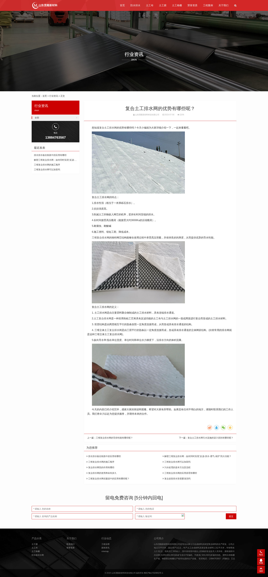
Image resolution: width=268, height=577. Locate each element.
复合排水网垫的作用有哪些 (101, 467)
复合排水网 (115, 330)
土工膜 (162, 5)
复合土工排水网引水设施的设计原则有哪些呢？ (210, 438)
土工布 (149, 5)
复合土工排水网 (108, 127)
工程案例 (208, 5)
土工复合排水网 (102, 318)
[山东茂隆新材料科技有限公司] (45, 5)
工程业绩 (105, 544)
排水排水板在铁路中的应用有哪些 (104, 456)
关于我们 (223, 5)
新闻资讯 (105, 548)
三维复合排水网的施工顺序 (101, 462)
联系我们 (71, 544)
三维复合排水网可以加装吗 (177, 462)
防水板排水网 (38, 555)
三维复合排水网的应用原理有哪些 (180, 473)
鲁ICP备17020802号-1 (153, 573)
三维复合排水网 (100, 237)
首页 (122, 5)
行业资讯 (53, 96)
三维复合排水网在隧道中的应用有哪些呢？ (109, 478)
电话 (261, 555)
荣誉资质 (192, 5)
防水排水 (135, 5)
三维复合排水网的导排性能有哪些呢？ (114, 438)
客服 (261, 563)
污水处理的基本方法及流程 (177, 467)
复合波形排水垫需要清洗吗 (177, 478)
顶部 (261, 571)
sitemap (105, 551)
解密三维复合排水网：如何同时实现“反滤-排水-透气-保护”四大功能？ (197, 456)
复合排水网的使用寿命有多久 (102, 473)
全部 (37, 117)
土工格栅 (177, 5)
